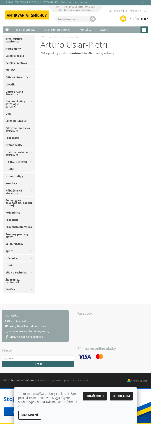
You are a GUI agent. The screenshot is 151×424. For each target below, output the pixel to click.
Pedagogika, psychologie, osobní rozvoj (19, 202)
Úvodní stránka (7, 29)
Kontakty (85, 29)
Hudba (10, 169)
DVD (8, 113)
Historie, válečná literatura (17, 153)
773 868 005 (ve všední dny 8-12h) (29, 331)
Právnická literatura (19, 227)
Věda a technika (16, 272)
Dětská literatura (17, 77)
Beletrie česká (15, 56)
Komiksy (11, 183)
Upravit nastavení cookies (76, 380)
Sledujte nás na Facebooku (26, 336)
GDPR (104, 29)
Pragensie (12, 219)
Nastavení (29, 415)
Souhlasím (121, 396)
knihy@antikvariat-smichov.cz (29, 326)
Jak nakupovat (25, 29)
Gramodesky (14, 145)
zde (20, 406)
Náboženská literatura (14, 192)
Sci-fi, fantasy (14, 244)
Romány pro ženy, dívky (17, 235)
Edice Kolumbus (16, 121)
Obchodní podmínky (57, 29)
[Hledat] (93, 19)
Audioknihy (13, 48)
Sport (9, 251)
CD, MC (10, 70)
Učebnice (12, 258)
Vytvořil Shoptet (139, 380)
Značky (10, 289)
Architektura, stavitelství (14, 40)
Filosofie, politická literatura (18, 129)
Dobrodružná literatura (14, 93)
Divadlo (10, 84)
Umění (10, 265)
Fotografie (12, 137)
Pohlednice (13, 212)
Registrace (141, 10)
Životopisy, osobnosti (13, 281)
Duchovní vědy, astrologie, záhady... (16, 104)
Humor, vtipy (14, 176)
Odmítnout (94, 396)
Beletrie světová (16, 63)
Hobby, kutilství (16, 162)
